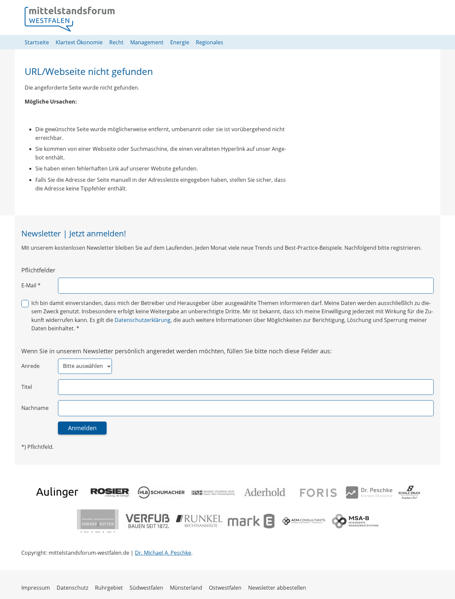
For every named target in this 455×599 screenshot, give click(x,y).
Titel (26, 387)
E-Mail (31, 285)
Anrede (30, 366)
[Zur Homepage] (70, 19)
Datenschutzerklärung (143, 320)
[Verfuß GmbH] (147, 521)
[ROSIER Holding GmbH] (109, 492)
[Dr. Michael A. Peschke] (369, 492)
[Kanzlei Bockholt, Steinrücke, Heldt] (213, 492)
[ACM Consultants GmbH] (303, 521)
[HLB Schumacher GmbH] (161, 492)
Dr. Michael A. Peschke (163, 552)
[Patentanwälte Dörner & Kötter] (98, 521)
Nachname (35, 408)
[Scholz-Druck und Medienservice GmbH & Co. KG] (409, 492)
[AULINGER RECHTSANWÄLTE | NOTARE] (57, 492)
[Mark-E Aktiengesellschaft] (251, 521)
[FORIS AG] (317, 492)
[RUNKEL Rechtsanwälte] (199, 521)
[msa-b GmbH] (355, 521)
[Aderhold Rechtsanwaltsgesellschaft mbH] (265, 492)
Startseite (37, 42)
